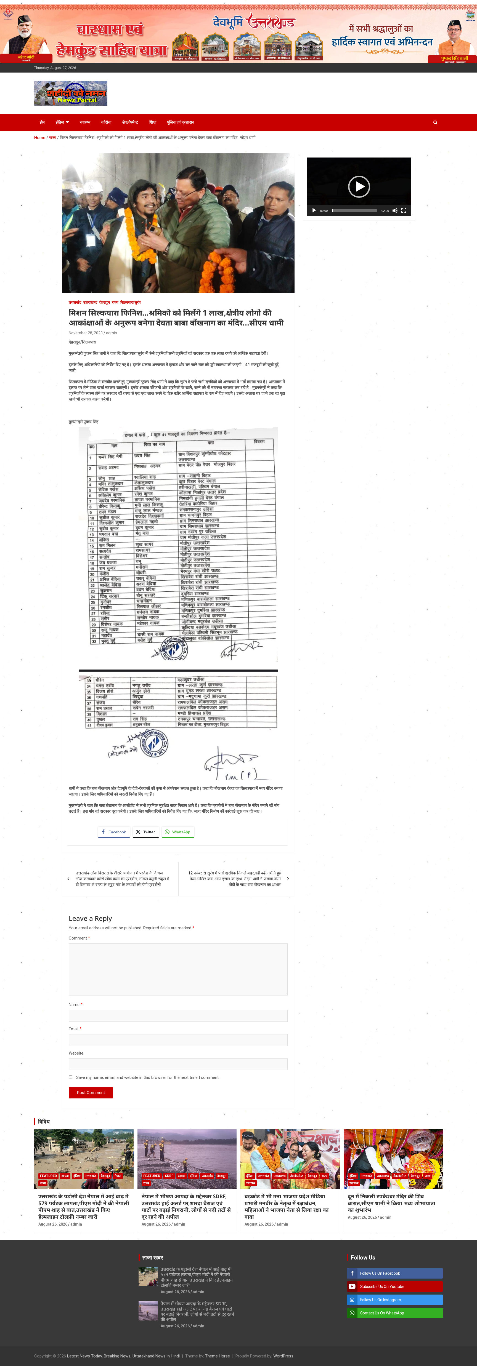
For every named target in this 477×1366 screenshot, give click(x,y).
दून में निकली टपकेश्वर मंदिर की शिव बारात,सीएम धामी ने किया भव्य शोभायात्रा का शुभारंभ (391, 1203)
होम (42, 122)
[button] (359, 187)
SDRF (169, 1176)
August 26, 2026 (52, 1224)
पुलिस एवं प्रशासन (180, 122)
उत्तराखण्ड (90, 302)
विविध (44, 1121)
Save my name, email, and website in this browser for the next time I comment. (147, 1077)
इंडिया (60, 122)
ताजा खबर (152, 1257)
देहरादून (104, 302)
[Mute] (395, 210)
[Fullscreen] (404, 210)
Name (76, 1004)
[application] (359, 187)
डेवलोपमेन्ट (130, 122)
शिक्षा (152, 122)
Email (75, 1028)
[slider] (354, 210)
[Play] (314, 210)
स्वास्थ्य (85, 122)
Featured (48, 1176)
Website (76, 1053)
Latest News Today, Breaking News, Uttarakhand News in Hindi (123, 1356)
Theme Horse (217, 1356)
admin (111, 333)
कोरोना (106, 122)
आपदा (65, 1176)
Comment (79, 938)
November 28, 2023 (86, 333)
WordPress (283, 1356)
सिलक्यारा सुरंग (130, 302)
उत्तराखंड (75, 302)
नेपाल (118, 1176)
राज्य (115, 302)
